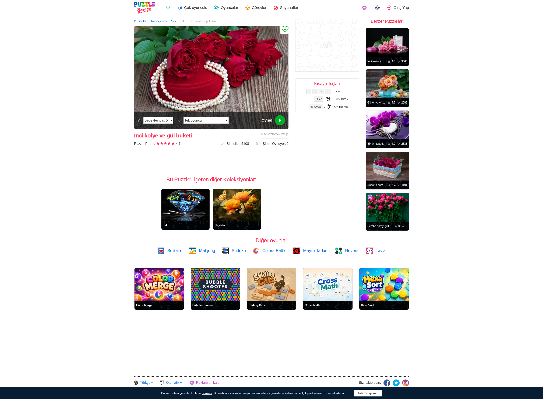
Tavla (380, 250)
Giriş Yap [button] (401, 8)
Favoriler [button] (168, 8)
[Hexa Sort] (384, 284)
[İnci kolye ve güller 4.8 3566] (387, 42)
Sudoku (238, 250)
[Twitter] (396, 382)
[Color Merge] (159, 284)
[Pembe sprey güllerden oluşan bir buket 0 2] (387, 207)
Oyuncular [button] (229, 8)
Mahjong (206, 250)
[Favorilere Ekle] (284, 30)
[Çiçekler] (237, 205)
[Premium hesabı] (365, 8)
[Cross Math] (328, 284)
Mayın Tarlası (315, 250)
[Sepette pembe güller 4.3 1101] (387, 166)
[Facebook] (386, 382)
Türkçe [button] (145, 382)
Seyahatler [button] (289, 8)
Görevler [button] (259, 8)
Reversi (351, 250)
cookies (207, 393)
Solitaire (174, 250)
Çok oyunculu (195, 8)
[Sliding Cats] (271, 284)
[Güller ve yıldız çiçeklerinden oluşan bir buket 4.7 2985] (387, 83)
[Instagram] (405, 382)
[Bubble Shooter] (215, 284)
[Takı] (185, 205)
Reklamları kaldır (208, 382)
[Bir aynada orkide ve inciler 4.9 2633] (387, 125)
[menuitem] (168, 8)
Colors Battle (274, 250)
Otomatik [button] (172, 382)
